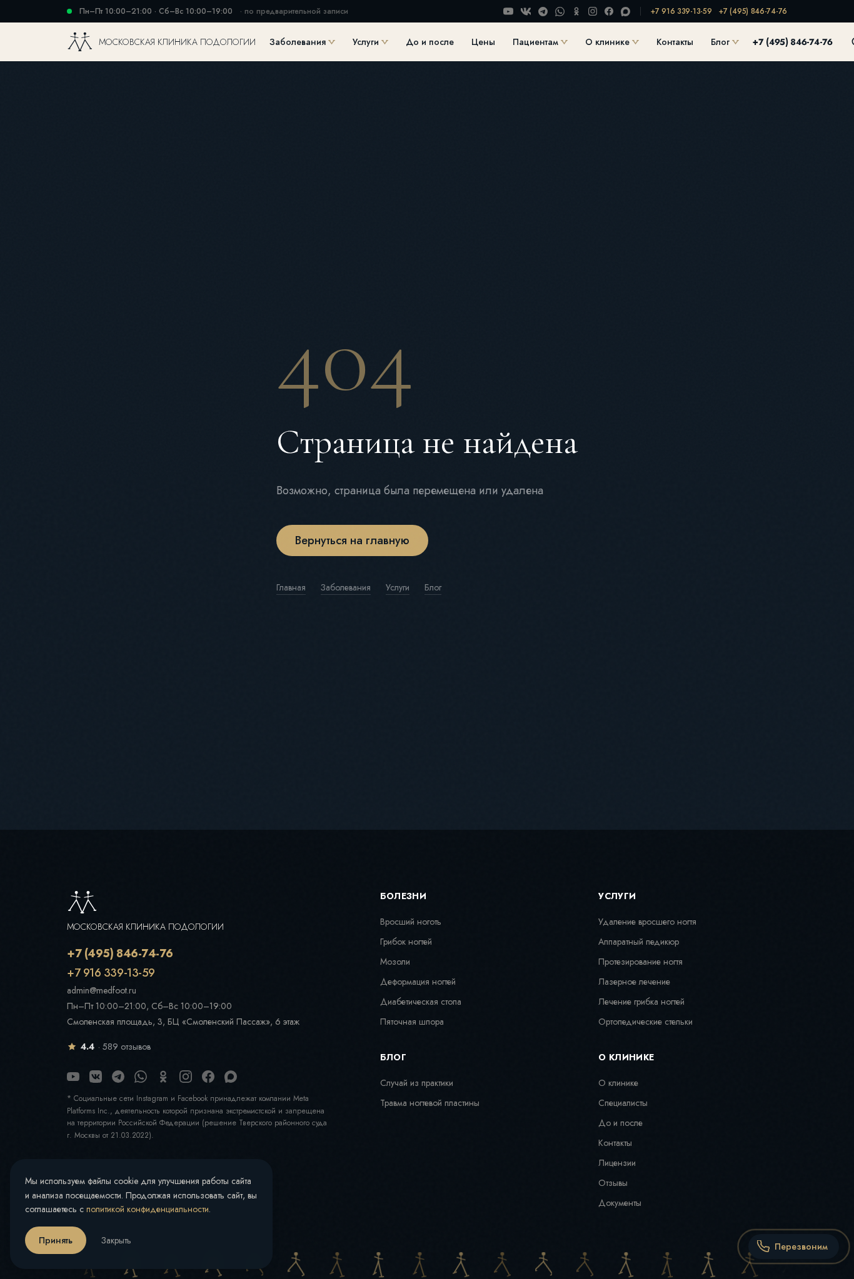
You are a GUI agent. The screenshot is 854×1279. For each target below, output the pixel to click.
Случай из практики (416, 1083)
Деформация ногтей (418, 981)
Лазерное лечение (634, 981)
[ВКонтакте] (526, 11)
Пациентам (535, 42)
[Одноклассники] (576, 11)
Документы (619, 1203)
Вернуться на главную (352, 540)
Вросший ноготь (410, 921)
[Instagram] (592, 11)
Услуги (366, 42)
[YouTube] (508, 11)
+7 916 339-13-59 (681, 11)
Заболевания (297, 42)
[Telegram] (543, 11)
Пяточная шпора (412, 1021)
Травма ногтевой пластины (430, 1103)
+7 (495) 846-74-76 (753, 11)
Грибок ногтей (406, 941)
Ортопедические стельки (645, 1021)
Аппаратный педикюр (638, 941)
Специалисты (623, 1103)
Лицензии (617, 1163)
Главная (291, 587)
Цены (483, 42)
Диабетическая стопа (420, 1001)
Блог (720, 42)
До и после (430, 42)
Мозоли (395, 961)
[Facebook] (609, 11)
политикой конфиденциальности (147, 1209)
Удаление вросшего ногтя (647, 921)
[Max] (625, 11)
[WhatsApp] (560, 11)
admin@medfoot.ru (101, 991)
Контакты (674, 42)
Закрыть (116, 1240)
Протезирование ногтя (640, 961)
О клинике (607, 42)
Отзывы (613, 1183)
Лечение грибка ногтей (641, 1001)
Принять (56, 1240)
